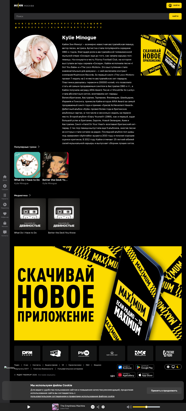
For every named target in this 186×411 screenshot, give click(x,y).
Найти (175, 16)
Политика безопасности (43, 369)
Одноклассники (74, 365)
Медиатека (21, 195)
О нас (26, 365)
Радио (16, 365)
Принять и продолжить (164, 390)
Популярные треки (25, 146)
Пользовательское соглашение (70, 369)
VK (63, 365)
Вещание (97, 365)
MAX (87, 365)
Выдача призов (51, 365)
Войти (176, 5)
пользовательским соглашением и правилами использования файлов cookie (73, 396)
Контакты (37, 365)
